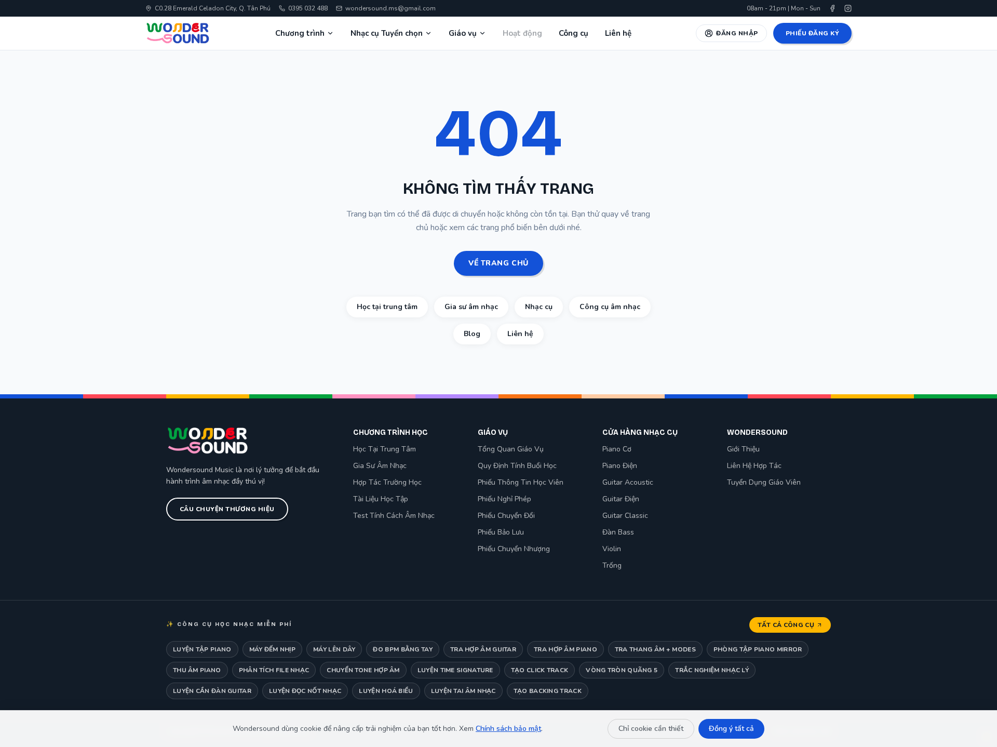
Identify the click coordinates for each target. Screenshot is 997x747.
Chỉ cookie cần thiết (650, 728)
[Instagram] (848, 8)
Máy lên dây (334, 649)
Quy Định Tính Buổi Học (517, 466)
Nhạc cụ (539, 307)
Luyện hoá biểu (386, 691)
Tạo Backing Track (548, 691)
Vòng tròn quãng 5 (621, 670)
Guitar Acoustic (627, 482)
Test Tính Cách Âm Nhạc (394, 516)
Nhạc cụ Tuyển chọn (387, 33)
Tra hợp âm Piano (565, 649)
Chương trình (300, 33)
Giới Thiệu (743, 449)
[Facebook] (832, 8)
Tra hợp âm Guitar (483, 649)
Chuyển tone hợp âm (363, 670)
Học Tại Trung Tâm (384, 449)
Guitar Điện (620, 499)
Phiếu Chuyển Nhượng (514, 549)
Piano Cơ (616, 449)
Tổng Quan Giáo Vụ (511, 449)
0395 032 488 (308, 8)
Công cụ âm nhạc (610, 307)
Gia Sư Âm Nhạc (380, 466)
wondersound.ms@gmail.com (390, 8)
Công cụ (573, 33)
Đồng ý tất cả (731, 728)
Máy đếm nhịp (272, 649)
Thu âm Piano (197, 670)
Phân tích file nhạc (274, 670)
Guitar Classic (625, 516)
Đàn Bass (618, 532)
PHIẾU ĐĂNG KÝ (812, 33)
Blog (472, 334)
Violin (611, 549)
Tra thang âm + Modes (655, 649)
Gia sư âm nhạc (471, 307)
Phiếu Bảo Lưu (501, 532)
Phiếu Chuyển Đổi (506, 516)
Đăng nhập (737, 33)
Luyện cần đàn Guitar (212, 691)
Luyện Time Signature (455, 670)
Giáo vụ (463, 33)
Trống (612, 565)
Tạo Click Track (540, 670)
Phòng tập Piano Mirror (757, 649)
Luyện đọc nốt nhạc (305, 691)
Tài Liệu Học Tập (380, 499)
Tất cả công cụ (786, 625)
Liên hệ (618, 33)
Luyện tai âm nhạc (463, 691)
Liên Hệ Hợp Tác (754, 466)
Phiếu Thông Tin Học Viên (520, 482)
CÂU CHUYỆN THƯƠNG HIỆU (227, 509)
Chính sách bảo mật (508, 728)
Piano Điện (619, 466)
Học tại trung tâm (387, 307)
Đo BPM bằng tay (403, 649)
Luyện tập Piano (202, 649)
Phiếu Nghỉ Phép (504, 499)
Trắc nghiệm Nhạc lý (712, 670)
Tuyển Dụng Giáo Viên (764, 482)
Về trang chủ (498, 263)
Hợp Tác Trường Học (387, 482)
